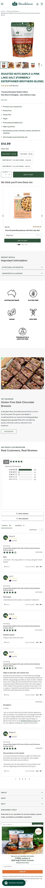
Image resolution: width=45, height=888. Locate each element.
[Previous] (3, 216)
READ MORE (4, 100)
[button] (37, 4)
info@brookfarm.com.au (29, 721)
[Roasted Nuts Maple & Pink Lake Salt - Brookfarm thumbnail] (11, 65)
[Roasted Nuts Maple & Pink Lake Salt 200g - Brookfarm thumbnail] (3, 65)
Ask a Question (23, 518)
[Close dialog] (43, 826)
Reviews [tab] (5, 525)
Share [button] (7, 567)
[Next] (42, 216)
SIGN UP (23, 871)
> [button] (29, 779)
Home (3, 11)
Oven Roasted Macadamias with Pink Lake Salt (22, 230)
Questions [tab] (18, 525)
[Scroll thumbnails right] (41, 65)
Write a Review (23, 514)
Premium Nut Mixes (12, 11)
